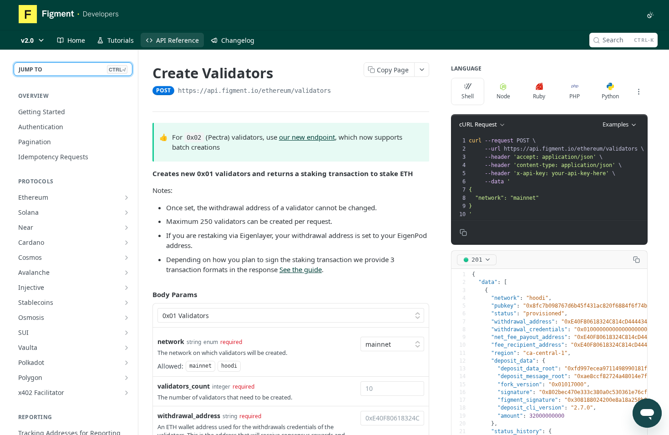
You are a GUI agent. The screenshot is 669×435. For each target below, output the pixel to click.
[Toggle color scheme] (650, 15)
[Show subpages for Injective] (126, 287)
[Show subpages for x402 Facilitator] (126, 392)
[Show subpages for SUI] (126, 332)
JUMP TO (72, 69)
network (170, 341)
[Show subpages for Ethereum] (126, 197)
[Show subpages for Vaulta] (126, 347)
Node (503, 96)
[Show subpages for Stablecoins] (126, 302)
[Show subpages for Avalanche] (126, 272)
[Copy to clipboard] (339, 91)
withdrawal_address (188, 415)
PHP (574, 96)
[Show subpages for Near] (126, 227)
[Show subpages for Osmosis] (126, 317)
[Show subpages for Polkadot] (126, 362)
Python (610, 96)
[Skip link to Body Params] (146, 294)
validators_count (183, 386)
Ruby (539, 96)
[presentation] (557, 177)
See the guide (300, 269)
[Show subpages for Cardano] (126, 242)
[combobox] (392, 388)
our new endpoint (307, 137)
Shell (467, 96)
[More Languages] (638, 91)
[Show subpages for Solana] (126, 212)
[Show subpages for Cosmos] (126, 257)
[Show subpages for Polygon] (126, 377)
